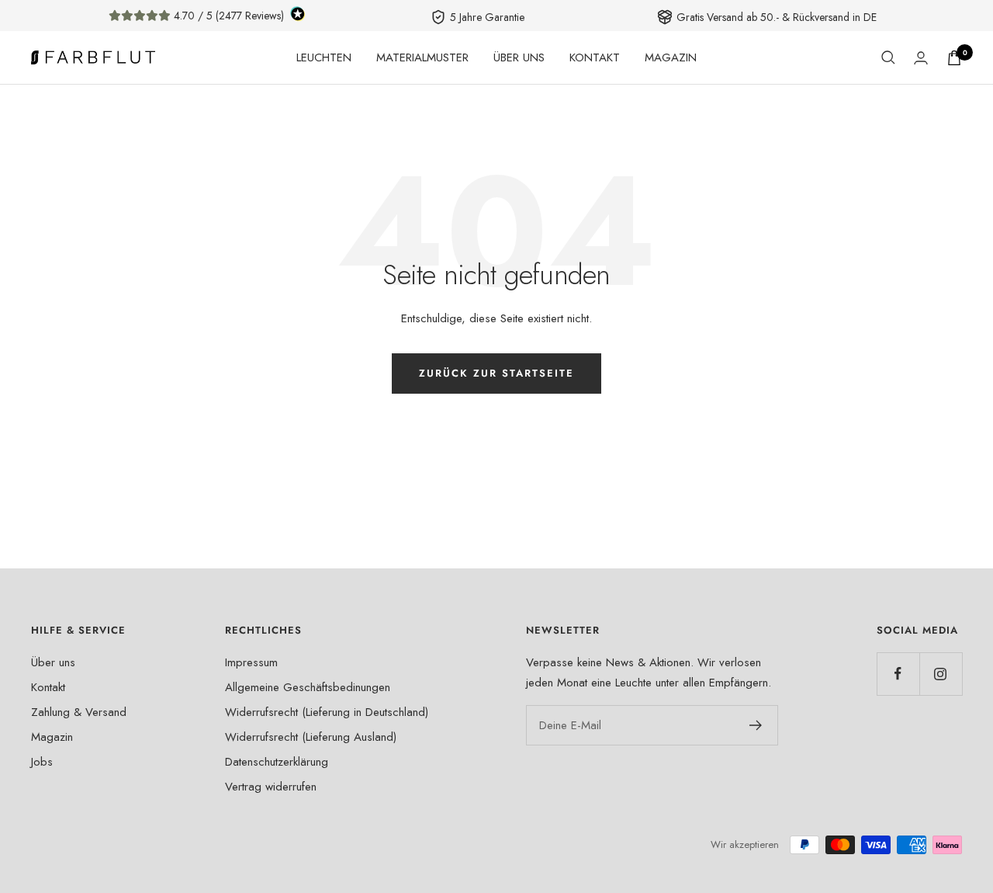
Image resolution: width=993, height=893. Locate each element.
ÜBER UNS (519, 57)
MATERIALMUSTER (422, 57)
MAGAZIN (671, 57)
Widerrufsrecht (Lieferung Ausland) (310, 736)
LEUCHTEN (323, 57)
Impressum (251, 662)
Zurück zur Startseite (496, 373)
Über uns (53, 662)
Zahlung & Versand (78, 712)
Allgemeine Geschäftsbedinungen (307, 687)
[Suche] (888, 57)
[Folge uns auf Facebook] (898, 673)
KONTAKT (594, 57)
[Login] (921, 57)
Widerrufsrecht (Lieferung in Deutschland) (326, 712)
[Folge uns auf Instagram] (940, 673)
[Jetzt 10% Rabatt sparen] (756, 725)
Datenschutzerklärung (276, 761)
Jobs (42, 761)
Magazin (52, 736)
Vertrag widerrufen (271, 786)
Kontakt (48, 687)
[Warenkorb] (954, 57)
